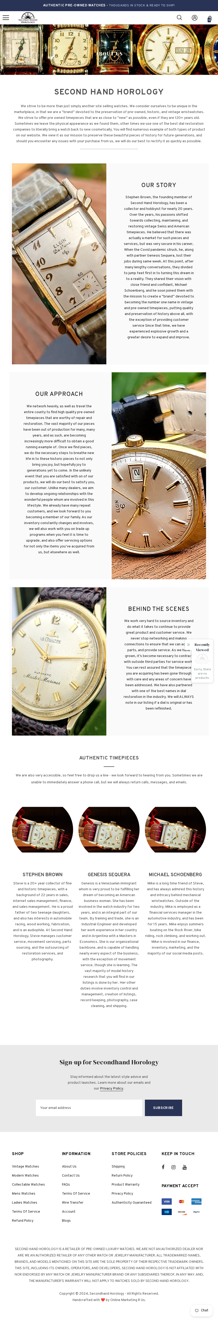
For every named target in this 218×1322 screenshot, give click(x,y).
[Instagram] (176, 1167)
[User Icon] (194, 17)
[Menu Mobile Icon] (6, 18)
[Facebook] (166, 1167)
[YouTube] (187, 1167)
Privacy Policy (111, 1088)
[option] (42, 885)
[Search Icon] (179, 17)
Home (99, 45)
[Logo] (28, 18)
